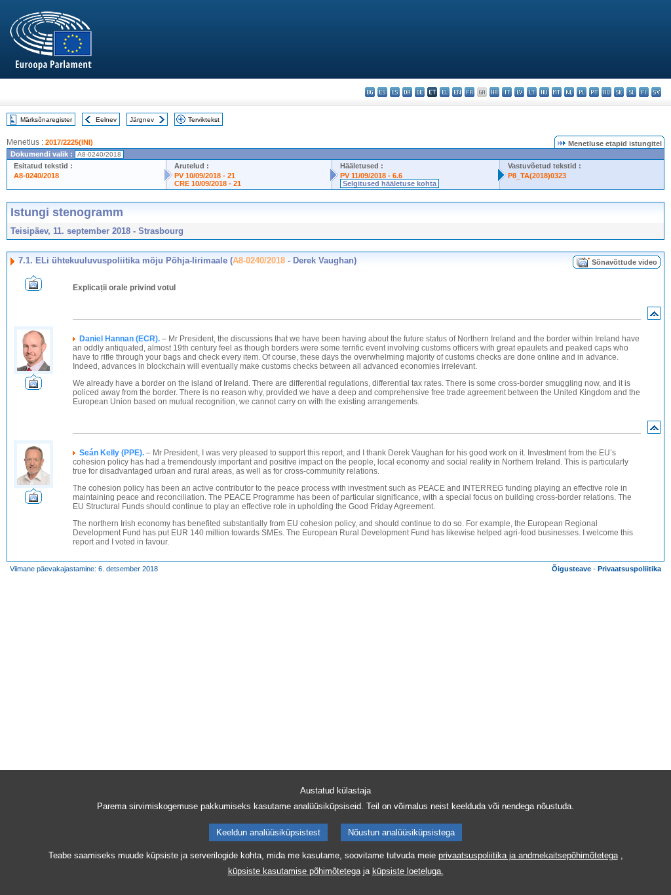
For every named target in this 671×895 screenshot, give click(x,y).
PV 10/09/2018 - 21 (204, 176)
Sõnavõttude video (624, 262)
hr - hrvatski (494, 92)
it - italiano (507, 92)
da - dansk (407, 92)
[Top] (654, 316)
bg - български (370, 92)
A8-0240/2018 (36, 176)
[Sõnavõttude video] (33, 287)
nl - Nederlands (569, 92)
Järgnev (142, 119)
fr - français (469, 92)
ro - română (606, 92)
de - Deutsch (420, 92)
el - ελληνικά (445, 92)
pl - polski (581, 92)
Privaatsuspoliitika (629, 569)
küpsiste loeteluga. (408, 871)
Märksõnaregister (46, 119)
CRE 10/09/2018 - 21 (207, 183)
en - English (457, 92)
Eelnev (106, 119)
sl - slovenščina (631, 92)
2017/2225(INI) (69, 142)
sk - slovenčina (619, 92)
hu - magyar (544, 92)
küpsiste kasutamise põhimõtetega (294, 871)
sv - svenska (656, 92)
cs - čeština (395, 92)
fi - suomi (644, 92)
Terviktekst (204, 119)
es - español (382, 92)
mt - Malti (557, 92)
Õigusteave (571, 569)
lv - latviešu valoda (519, 92)
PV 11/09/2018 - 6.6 (371, 176)
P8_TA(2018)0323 (537, 176)
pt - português (594, 92)
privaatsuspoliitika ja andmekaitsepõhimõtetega (528, 855)
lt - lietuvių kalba (532, 92)
